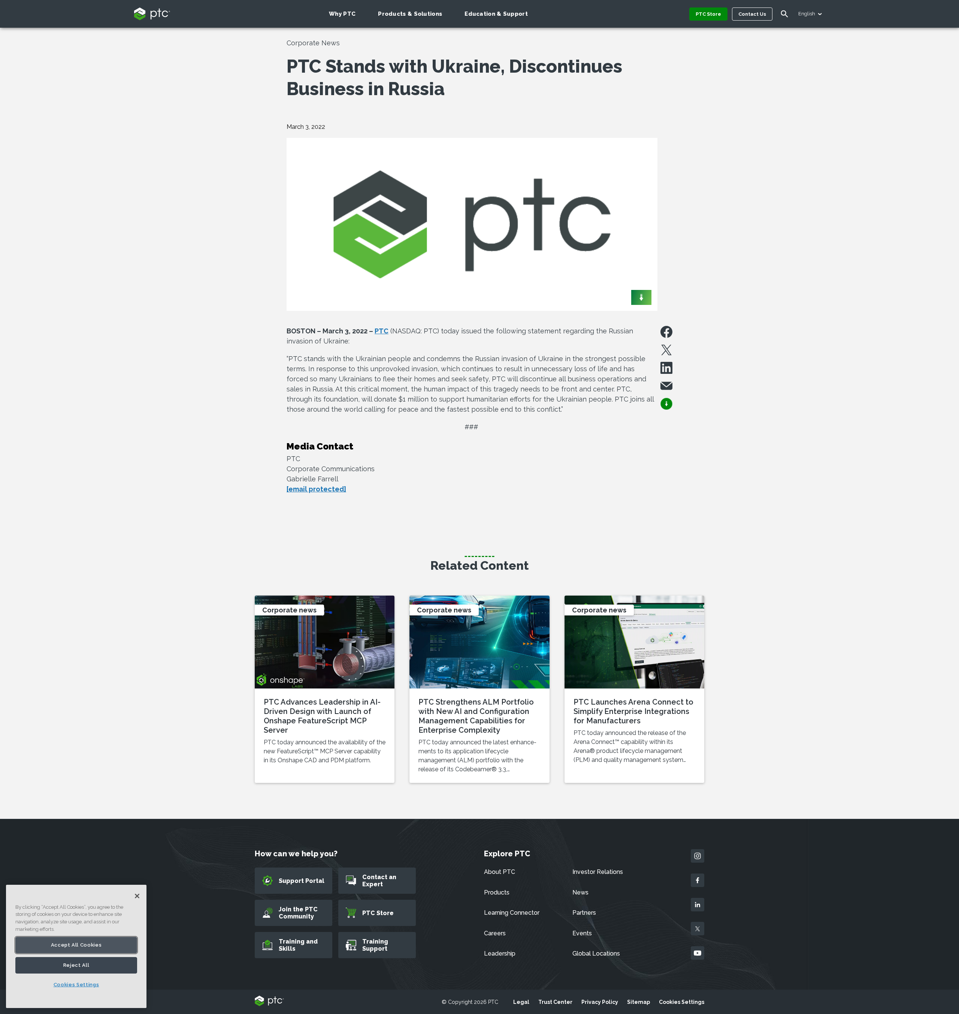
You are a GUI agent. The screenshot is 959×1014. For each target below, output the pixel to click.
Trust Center (555, 1002)
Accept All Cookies (76, 945)
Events (582, 933)
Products (496, 892)
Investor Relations (597, 871)
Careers (495, 933)
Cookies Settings (681, 1002)
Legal (521, 1002)
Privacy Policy (599, 1002)
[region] (76, 946)
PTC (381, 331)
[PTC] (269, 1001)
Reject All (76, 965)
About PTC (499, 871)
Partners (584, 912)
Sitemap (638, 1002)
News (580, 892)
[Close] (137, 896)
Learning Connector (511, 912)
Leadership (499, 953)
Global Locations (596, 953)
